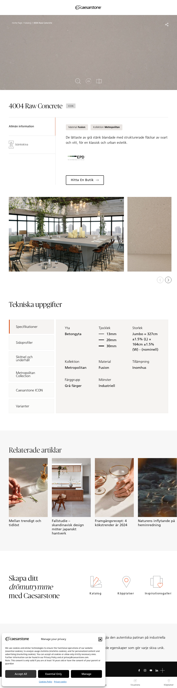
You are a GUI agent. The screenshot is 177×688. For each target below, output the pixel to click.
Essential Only (53, 674)
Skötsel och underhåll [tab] (24, 358)
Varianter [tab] (22, 406)
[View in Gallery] (66, 234)
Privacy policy (60, 681)
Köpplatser (126, 593)
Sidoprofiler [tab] (24, 342)
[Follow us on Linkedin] (157, 670)
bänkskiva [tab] (21, 144)
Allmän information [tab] (21, 126)
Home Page (17, 23)
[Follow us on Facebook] (139, 670)
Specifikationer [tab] (27, 327)
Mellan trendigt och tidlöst (25, 523)
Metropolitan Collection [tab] (25, 374)
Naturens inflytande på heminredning (156, 523)
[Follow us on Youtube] (151, 670)
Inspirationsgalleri (156, 593)
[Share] (166, 24)
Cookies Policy (45, 681)
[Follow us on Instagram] (145, 670)
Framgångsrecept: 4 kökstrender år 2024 (111, 523)
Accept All (21, 674)
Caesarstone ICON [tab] (29, 390)
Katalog (27, 23)
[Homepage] (88, 7)
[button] (100, 639)
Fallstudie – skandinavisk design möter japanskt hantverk (68, 527)
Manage (86, 674)
